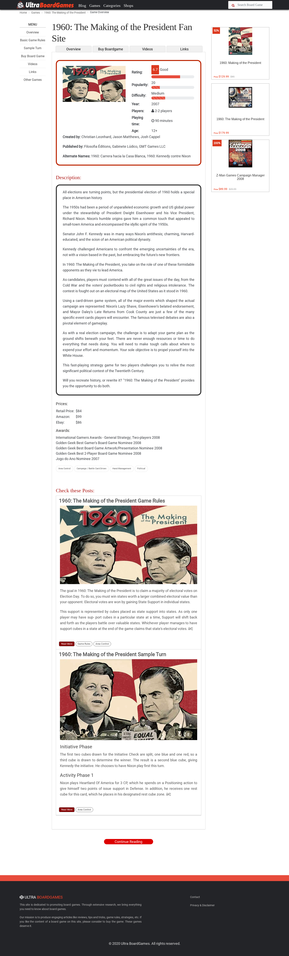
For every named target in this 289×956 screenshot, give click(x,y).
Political (141, 468)
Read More (66, 644)
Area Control (64, 468)
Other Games (33, 80)
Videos (32, 64)
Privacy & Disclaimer (202, 905)
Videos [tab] (147, 49)
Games (94, 5)
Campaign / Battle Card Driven (91, 468)
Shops (128, 5)
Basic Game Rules (32, 40)
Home (23, 12)
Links (32, 72)
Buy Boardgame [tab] (110, 49)
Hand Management (121, 468)
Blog (82, 5)
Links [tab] (184, 49)
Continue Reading (128, 842)
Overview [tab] (73, 49)
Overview (32, 32)
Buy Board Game (32, 56)
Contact (195, 897)
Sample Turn (32, 48)
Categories (112, 5)
